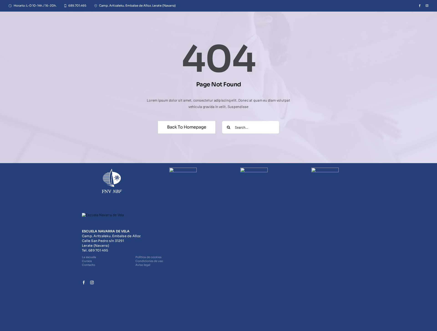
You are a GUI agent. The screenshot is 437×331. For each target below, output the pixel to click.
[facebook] (419, 5)
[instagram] (427, 5)
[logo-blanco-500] (103, 215)
